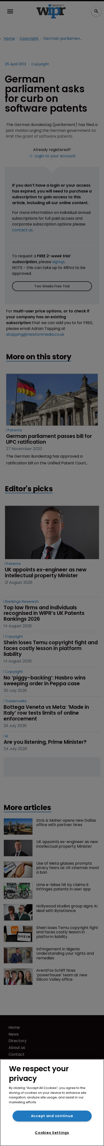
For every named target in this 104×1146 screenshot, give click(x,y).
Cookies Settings (52, 1132)
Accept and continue (52, 1115)
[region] (52, 1102)
